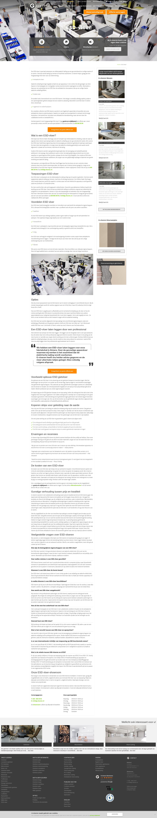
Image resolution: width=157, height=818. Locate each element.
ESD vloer (4, 802)
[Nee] (155, 814)
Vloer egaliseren (100, 766)
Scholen (66, 788)
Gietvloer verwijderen (39, 768)
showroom (36, 705)
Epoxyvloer (4, 796)
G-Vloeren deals (131, 790)
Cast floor (67, 802)
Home (118, 64)
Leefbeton (4, 793)
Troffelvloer (4, 779)
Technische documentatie (40, 802)
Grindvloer (4, 789)
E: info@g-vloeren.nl (37, 701)
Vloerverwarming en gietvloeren (111, 263)
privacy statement (95, 815)
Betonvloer (4, 781)
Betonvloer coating (69, 774)
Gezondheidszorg (69, 792)
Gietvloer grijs (37, 786)
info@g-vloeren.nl (112, 1)
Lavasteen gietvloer (7, 762)
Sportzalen (67, 794)
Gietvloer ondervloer (38, 770)
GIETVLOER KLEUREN (40, 777)
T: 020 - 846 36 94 (36, 699)
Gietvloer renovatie (6, 772)
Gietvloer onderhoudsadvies (41, 764)
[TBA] (110, 788)
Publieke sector (70, 782)
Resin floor (67, 806)
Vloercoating (67, 760)
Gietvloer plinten (37, 772)
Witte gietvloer (37, 790)
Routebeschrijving (99, 1)
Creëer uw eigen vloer (39, 798)
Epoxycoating (68, 762)
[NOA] (110, 798)
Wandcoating (99, 770)
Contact (133, 758)
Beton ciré (4, 768)
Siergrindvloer (5, 791)
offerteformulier (75, 485)
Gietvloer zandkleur (38, 784)
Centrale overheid (69, 786)
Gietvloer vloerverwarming (40, 766)
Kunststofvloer (99, 768)
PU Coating (67, 772)
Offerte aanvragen (117, 12)
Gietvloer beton (5, 770)
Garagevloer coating (70, 768)
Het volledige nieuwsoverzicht (111, 209)
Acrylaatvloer (99, 760)
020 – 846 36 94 (124, 1)
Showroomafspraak (94, 12)
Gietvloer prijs (37, 760)
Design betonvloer (6, 783)
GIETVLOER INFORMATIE (40, 757)
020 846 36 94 (79, 123)
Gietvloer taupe (37, 782)
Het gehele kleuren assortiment (111, 251)
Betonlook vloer (5, 777)
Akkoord (115, 814)
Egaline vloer (99, 762)
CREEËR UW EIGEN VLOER (112, 49)
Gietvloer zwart (37, 788)
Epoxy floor (67, 804)
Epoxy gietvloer (5, 798)
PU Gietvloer (5, 764)
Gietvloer (3, 760)
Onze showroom (131, 788)
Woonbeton (4, 785)
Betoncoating (68, 764)
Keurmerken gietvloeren (102, 764)
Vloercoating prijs (69, 770)
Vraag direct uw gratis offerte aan (62, 130)
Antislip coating (68, 766)
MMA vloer (4, 800)
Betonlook (4, 774)
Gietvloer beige (37, 780)
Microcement (5, 766)
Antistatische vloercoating (71, 777)
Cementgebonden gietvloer (9, 787)
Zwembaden (67, 790)
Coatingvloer (69, 757)
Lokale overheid (68, 784)
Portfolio (35, 800)
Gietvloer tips (36, 762)
